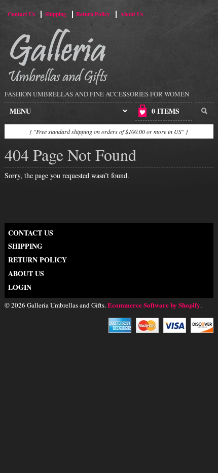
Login (19, 287)
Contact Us (21, 14)
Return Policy (93, 14)
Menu (20, 111)
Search (204, 111)
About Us (131, 14)
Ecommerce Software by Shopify (153, 305)
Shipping (55, 14)
